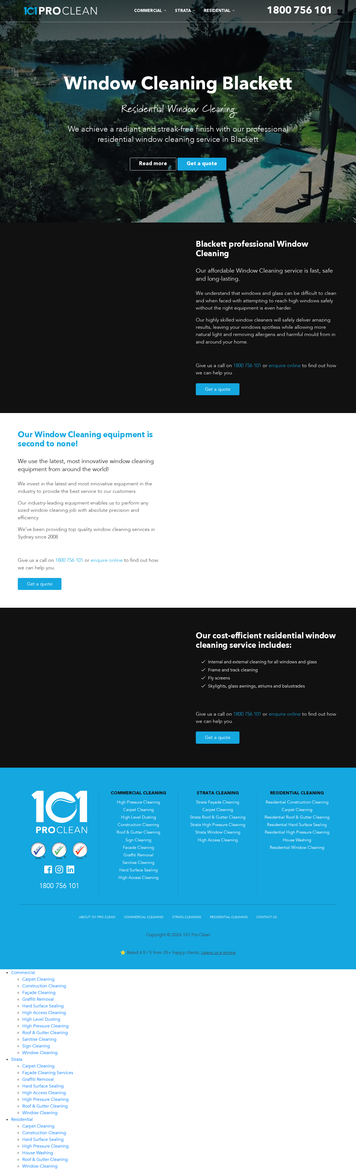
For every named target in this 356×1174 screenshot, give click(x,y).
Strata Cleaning (186, 917)
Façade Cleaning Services (47, 1073)
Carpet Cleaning (138, 810)
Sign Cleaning (138, 840)
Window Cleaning (40, 1053)
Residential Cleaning (229, 917)
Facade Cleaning (138, 848)
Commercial (23, 973)
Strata (16, 1059)
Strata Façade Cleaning (217, 802)
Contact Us (266, 917)
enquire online (285, 365)
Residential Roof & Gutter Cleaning (297, 817)
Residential (22, 1119)
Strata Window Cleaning (217, 832)
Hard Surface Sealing (138, 870)
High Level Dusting (138, 817)
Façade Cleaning (39, 993)
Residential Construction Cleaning (297, 802)
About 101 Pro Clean (97, 917)
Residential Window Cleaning (297, 848)
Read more (153, 163)
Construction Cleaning (138, 825)
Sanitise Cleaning (138, 863)
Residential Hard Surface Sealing (297, 825)
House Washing (297, 840)
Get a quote (202, 163)
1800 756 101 (247, 365)
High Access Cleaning (138, 878)
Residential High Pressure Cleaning (297, 832)
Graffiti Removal (138, 855)
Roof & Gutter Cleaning (138, 832)
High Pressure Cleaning (138, 802)
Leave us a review (218, 953)
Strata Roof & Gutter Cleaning (218, 817)
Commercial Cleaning (143, 917)
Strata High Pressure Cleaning (217, 825)
